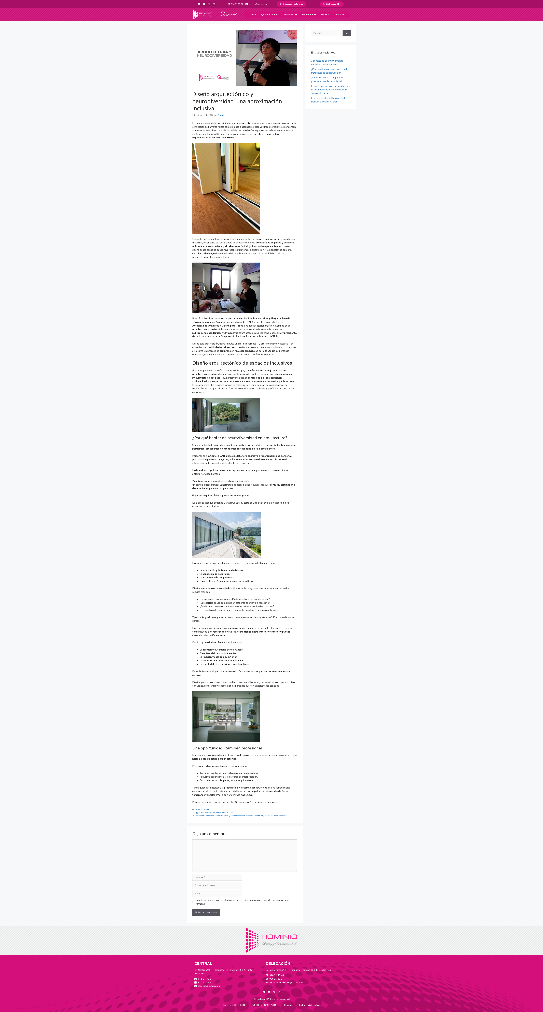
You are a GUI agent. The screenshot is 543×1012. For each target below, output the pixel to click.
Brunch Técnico (203, 809)
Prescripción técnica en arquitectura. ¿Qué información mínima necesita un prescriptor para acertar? (241, 815)
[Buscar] (347, 33)
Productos (288, 14)
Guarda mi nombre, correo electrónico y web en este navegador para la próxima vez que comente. (242, 901)
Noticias (325, 14)
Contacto (339, 14)
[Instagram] (209, 4)
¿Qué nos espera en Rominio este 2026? (214, 812)
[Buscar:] (327, 33)
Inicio (254, 14)
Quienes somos (269, 14)
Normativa (307, 14)
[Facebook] (204, 4)
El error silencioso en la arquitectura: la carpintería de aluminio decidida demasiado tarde (330, 89)
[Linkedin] (199, 4)
